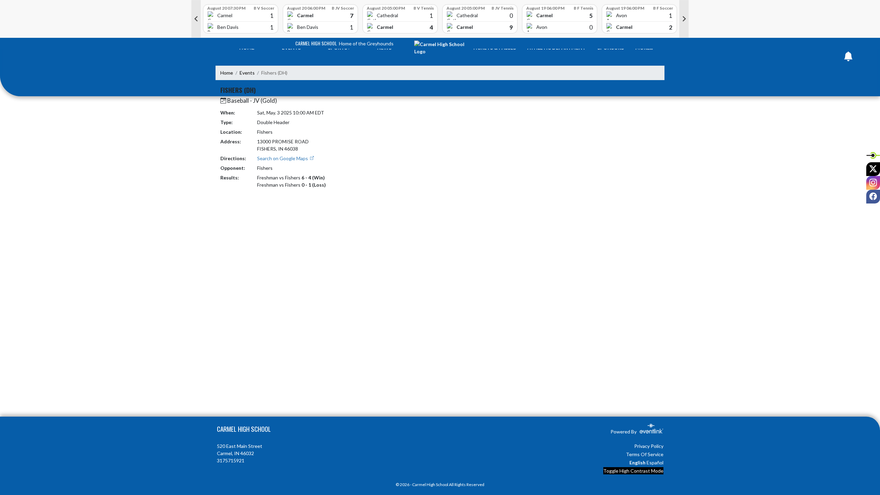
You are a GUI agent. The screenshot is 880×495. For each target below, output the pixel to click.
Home (226, 73)
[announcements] (848, 58)
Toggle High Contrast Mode (633, 471)
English (637, 462)
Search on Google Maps (283, 158)
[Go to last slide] (196, 19)
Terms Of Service (644, 454)
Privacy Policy (648, 446)
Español (655, 462)
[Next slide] (684, 19)
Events (247, 73)
